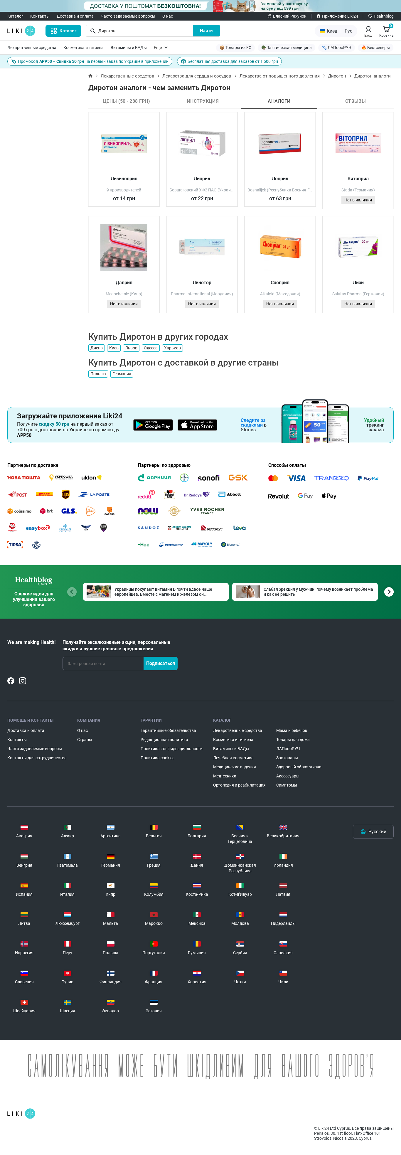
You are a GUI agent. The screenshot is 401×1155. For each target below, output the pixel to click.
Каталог (15, 16)
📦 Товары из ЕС (235, 47)
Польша (98, 373)
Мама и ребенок (291, 730)
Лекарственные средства (31, 47)
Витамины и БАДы (129, 47)
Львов (131, 348)
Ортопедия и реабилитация (239, 785)
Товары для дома (293, 739)
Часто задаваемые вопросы (128, 16)
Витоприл (358, 178)
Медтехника (224, 776)
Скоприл (280, 282)
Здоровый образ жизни (298, 767)
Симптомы (286, 785)
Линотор (202, 282)
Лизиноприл (124, 178)
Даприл (124, 282)
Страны (84, 739)
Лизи (358, 282)
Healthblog (384, 16)
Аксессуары (287, 776)
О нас (167, 16)
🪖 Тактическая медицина (286, 47)
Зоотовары (287, 757)
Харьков (172, 348)
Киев (114, 348)
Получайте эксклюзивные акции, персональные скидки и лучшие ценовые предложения (116, 645)
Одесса (151, 348)
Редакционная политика (164, 739)
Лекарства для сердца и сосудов (196, 76)
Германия (121, 373)
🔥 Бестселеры (375, 47)
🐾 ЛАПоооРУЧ (336, 47)
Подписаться (160, 663)
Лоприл (280, 178)
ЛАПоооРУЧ (288, 748)
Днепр (96, 348)
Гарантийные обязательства (168, 730)
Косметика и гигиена (83, 47)
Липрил (202, 178)
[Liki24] (21, 1113)
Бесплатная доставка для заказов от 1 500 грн (233, 61)
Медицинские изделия (234, 767)
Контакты (40, 16)
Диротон (337, 76)
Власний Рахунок (289, 16)
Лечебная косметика (233, 757)
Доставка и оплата (75, 16)
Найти (206, 30)
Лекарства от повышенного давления (280, 76)
